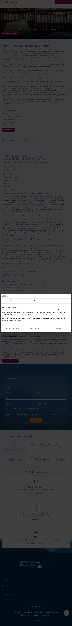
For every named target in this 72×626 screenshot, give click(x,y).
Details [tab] (36, 301)
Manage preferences (35, 328)
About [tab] (59, 301)
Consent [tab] (12, 301)
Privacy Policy (16, 320)
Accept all (59, 328)
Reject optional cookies (13, 328)
